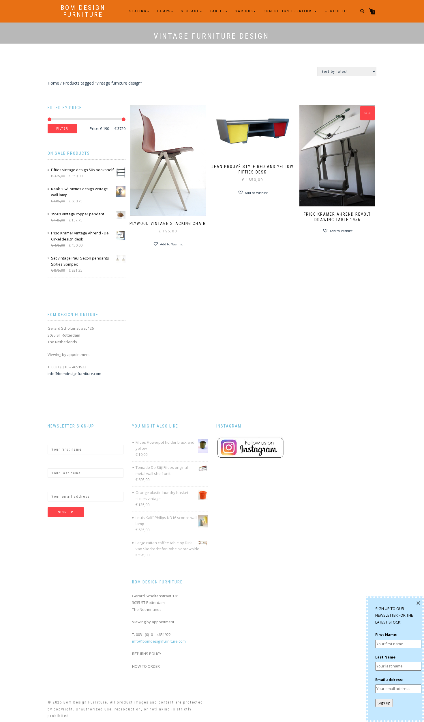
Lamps (164, 11)
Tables (217, 11)
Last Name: (58, 463)
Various (244, 11)
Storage (190, 11)
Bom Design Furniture (83, 11)
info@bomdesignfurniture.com (74, 373)
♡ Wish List (337, 11)
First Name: (59, 439)
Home (53, 83)
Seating (138, 11)
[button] (168, 244)
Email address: (61, 486)
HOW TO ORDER (146, 666)
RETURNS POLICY (146, 653)
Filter (62, 128)
